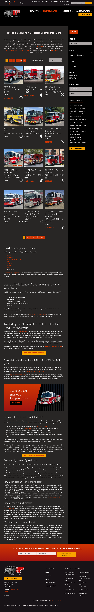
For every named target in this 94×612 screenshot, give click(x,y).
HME (8, 267)
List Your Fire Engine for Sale (34, 455)
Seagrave (10, 257)
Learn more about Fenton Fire (34, 353)
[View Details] (21, 97)
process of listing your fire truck (19, 423)
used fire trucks (55, 50)
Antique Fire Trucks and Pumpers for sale (17, 50)
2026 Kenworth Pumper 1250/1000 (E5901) (12, 89)
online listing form (9, 508)
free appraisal (27, 428)
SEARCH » (88, 3)
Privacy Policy (53, 600)
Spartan (9, 263)
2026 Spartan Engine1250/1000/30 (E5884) (33, 89)
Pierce (9, 255)
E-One (9, 265)
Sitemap (59, 600)
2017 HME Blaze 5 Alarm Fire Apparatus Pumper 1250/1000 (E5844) (12, 174)
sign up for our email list (17, 375)
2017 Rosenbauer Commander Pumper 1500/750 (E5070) (12, 215)
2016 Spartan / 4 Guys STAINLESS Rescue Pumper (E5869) (31, 215)
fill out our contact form (55, 497)
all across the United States (37, 314)
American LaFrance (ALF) (15, 259)
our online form (42, 426)
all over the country (23, 332)
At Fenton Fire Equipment (11, 273)
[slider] (69, 52)
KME (8, 261)
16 (37, 237)
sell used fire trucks (37, 46)
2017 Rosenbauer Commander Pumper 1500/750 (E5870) (53, 132)
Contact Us (6, 592)
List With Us (16, 403)
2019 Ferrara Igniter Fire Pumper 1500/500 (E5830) (33, 131)
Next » (42, 237)
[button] (66, 554)
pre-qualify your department (35, 371)
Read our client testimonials (53, 346)
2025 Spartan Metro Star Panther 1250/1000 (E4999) (54, 89)
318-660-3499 (15, 590)
